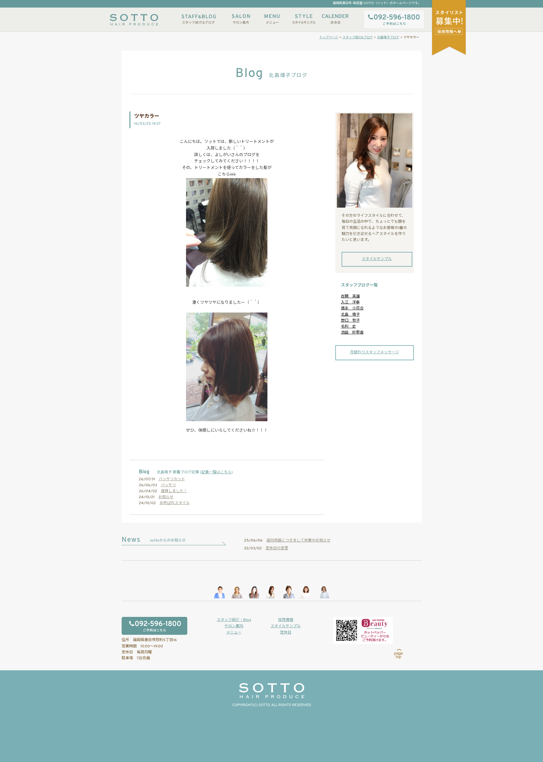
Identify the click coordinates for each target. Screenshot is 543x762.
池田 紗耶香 (352, 332)
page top (398, 654)
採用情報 (285, 620)
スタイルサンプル (303, 19)
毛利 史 (348, 326)
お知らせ (165, 497)
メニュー (272, 19)
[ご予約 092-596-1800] (164, 626)
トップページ (328, 37)
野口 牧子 (350, 320)
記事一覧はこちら (216, 472)
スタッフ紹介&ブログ (199, 19)
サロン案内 (240, 19)
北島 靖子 (350, 314)
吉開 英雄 (350, 296)
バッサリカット (172, 479)
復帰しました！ (174, 491)
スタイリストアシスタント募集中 (449, 31)
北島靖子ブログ (388, 37)
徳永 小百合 (352, 308)
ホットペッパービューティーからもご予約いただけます (363, 630)
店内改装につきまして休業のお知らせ (298, 540)
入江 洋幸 (350, 302)
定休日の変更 (277, 548)
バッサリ (168, 485)
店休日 (335, 19)
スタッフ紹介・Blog (234, 620)
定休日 (285, 632)
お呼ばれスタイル (175, 503)
